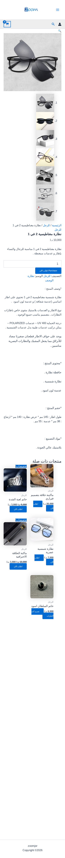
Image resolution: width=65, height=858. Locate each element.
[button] (53, 24)
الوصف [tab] (49, 280)
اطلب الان (18, 509)
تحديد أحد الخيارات (42, 613)
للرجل (46, 225)
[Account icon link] (59, 24)
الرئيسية (56, 225)
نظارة (31, 276)
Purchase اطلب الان (48, 271)
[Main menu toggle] (57, 10)
